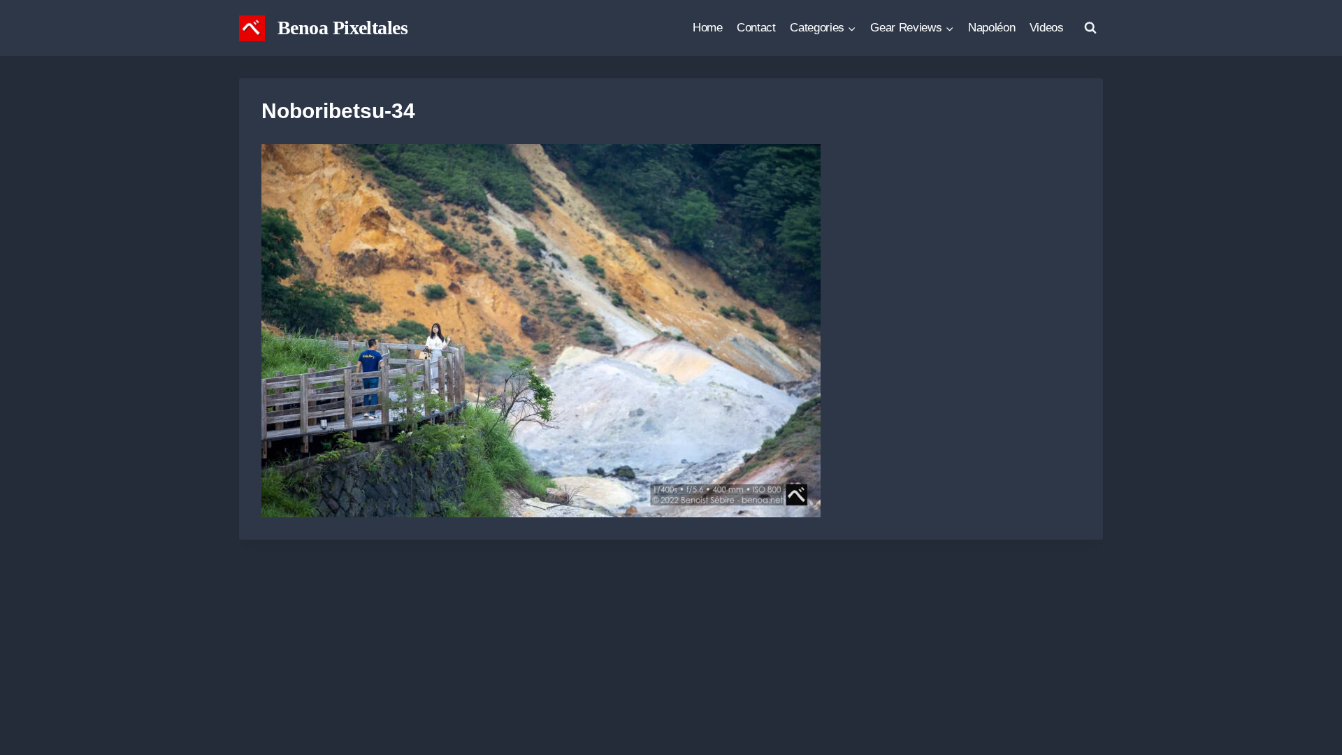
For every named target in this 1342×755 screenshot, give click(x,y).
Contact (756, 27)
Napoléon (991, 27)
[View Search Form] (1090, 28)
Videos (1047, 27)
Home (708, 27)
